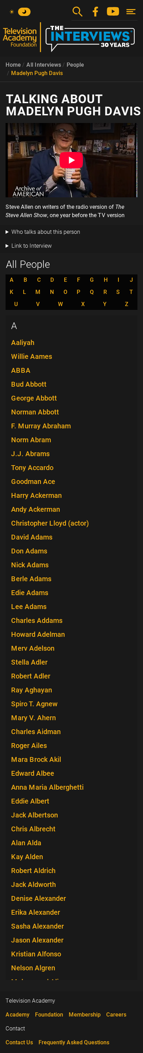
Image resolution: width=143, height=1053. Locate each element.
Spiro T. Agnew (34, 704)
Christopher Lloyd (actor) (50, 523)
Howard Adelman (38, 634)
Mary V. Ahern (33, 718)
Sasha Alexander (37, 926)
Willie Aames (31, 356)
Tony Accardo (32, 467)
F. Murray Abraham (41, 426)
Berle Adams (31, 579)
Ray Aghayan (31, 690)
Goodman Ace (33, 481)
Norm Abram (31, 440)
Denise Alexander (38, 898)
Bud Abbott (29, 384)
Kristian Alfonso (36, 954)
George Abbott (34, 398)
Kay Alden (27, 857)
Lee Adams (29, 606)
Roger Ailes (29, 745)
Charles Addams (36, 620)
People (75, 64)
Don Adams (29, 551)
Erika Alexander (35, 912)
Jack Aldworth (33, 884)
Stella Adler (29, 662)
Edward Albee (32, 773)
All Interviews (43, 64)
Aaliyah (22, 342)
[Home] (71, 40)
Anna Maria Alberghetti (47, 787)
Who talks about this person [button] (45, 232)
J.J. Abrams (30, 454)
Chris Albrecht (33, 829)
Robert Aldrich (33, 870)
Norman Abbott (35, 412)
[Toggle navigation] (131, 11)
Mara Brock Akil (36, 759)
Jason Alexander (37, 940)
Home (13, 64)
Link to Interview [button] (31, 245)
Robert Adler (30, 676)
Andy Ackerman (35, 509)
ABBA (21, 370)
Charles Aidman (36, 731)
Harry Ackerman (36, 495)
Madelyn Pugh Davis (37, 73)
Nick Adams (30, 565)
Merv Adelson (32, 648)
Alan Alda (26, 843)
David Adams (31, 537)
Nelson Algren (33, 968)
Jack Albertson (34, 815)
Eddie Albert (30, 801)
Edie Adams (29, 593)
